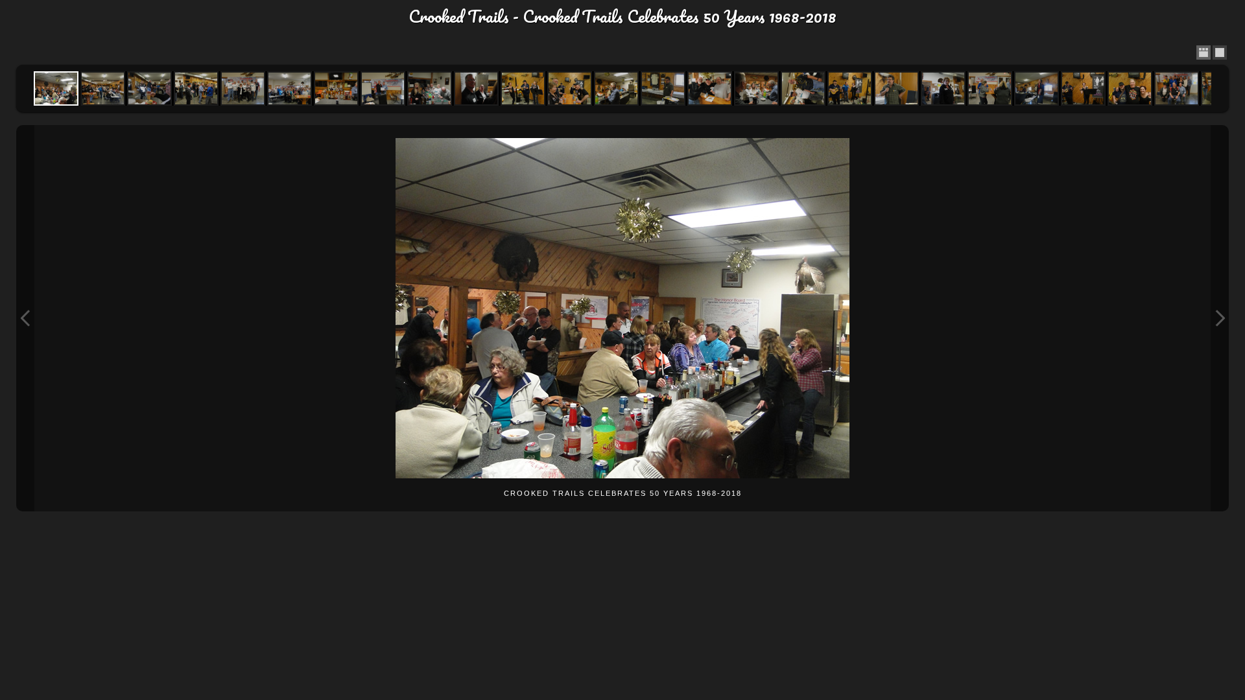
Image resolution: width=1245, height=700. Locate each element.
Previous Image (25, 318)
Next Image (1220, 318)
